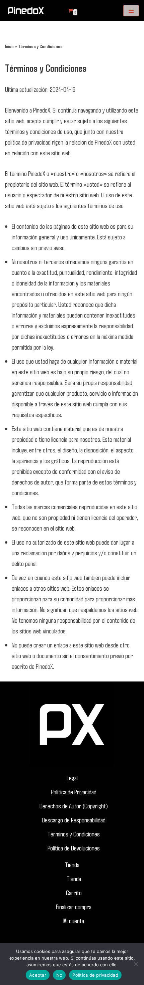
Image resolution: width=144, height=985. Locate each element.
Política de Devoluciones (74, 848)
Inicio (9, 46)
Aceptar (37, 975)
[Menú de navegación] (131, 10)
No (59, 975)
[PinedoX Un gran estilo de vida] (25, 10)
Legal (72, 778)
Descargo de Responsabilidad (73, 820)
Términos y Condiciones (74, 834)
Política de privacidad (95, 975)
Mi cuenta (73, 921)
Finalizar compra (73, 907)
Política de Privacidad (73, 792)
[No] (135, 964)
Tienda (72, 864)
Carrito (74, 893)
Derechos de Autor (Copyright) (74, 806)
